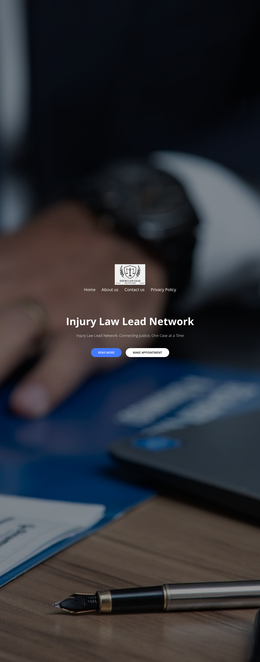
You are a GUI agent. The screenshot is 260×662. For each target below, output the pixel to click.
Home (89, 289)
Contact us (135, 289)
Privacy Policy (163, 289)
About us (110, 289)
